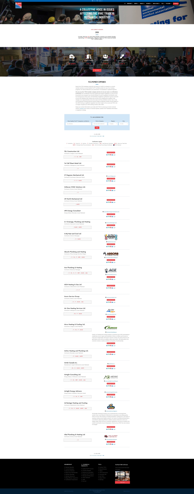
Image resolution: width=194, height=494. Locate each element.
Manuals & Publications (88, 475)
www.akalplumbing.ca (111, 439)
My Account (168, 3)
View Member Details (111, 152)
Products (142, 3)
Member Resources (70, 476)
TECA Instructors (103, 472)
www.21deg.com (112, 176)
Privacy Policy (71, 491)
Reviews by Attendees (87, 472)
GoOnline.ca (128, 491)
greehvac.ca (111, 363)
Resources (148, 3)
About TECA (102, 478)
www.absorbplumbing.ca (112, 257)
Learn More (122, 482)
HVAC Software (86, 477)
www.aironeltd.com (111, 314)
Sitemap (101, 479)
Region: (113, 121)
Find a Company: (100, 121)
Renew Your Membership (71, 472)
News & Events (156, 3)
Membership (129, 3)
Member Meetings (69, 474)
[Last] (103, 136)
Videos (101, 471)
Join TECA (97, 70)
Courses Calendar (86, 470)
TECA (162, 3)
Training (175, 3)
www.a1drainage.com (111, 222)
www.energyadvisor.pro (111, 392)
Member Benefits (69, 467)
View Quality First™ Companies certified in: (78, 121)
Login (114, 155)
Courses (94, 0)
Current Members (69, 469)
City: (124, 121)
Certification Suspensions (71, 479)
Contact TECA (102, 467)
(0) (98, 0)
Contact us (82, 108)
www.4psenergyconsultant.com (111, 211)
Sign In (101, 0)
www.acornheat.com (111, 297)
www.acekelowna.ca (111, 274)
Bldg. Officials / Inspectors (71, 478)
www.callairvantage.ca (111, 411)
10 (100, 136)
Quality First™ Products (88, 474)
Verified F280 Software (121, 465)
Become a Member (70, 471)
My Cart (84, 481)
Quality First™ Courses (87, 468)
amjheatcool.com (111, 241)
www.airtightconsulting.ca (111, 381)
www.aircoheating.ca (112, 332)
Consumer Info (102, 474)
